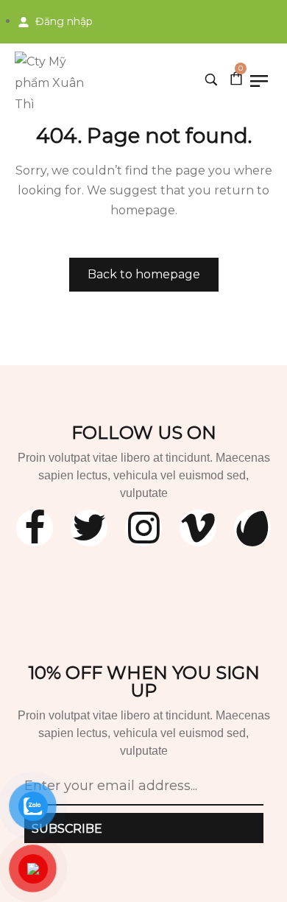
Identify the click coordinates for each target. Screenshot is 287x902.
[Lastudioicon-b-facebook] (34, 528)
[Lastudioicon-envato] (252, 528)
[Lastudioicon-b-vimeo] (198, 528)
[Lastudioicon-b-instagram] (143, 528)
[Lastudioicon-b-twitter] (89, 528)
